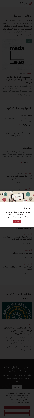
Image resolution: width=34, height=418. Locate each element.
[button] (2, 193)
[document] (17, 209)
